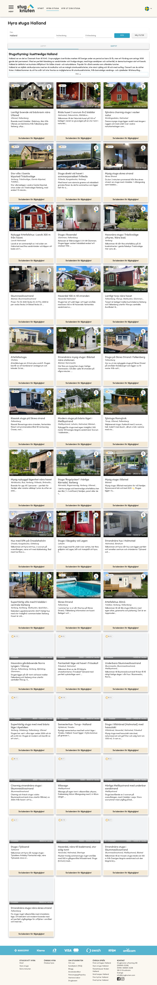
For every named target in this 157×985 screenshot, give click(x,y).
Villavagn (63, 786)
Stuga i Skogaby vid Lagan (73, 541)
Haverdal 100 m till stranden (74, 296)
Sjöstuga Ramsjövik (115, 418)
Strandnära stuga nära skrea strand (31, 908)
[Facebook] (118, 979)
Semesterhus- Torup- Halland (74, 724)
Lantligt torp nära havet (118, 296)
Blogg (70, 969)
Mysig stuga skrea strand (119, 174)
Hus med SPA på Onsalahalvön (28, 541)
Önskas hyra (49, 963)
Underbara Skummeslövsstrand (123, 663)
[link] (102, 963)
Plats (11, 32)
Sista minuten (25, 969)
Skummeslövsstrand (22, 296)
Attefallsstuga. (19, 357)
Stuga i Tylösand (20, 847)
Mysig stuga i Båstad (116, 480)
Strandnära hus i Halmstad (120, 541)
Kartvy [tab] (114, 46)
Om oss (71, 963)
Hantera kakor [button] (74, 978)
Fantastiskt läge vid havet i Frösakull (78, 663)
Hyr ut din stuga (70, 8)
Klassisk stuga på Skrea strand (28, 418)
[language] (148, 8)
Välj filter (139, 35)
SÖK (122, 35)
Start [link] (41, 8)
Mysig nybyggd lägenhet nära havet (31, 480)
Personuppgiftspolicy (77, 975)
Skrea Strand (65, 602)
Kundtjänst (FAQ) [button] (75, 966)
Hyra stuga (52, 8)
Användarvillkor (74, 972)
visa (77, 74)
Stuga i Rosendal (67, 235)
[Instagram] (122, 979)
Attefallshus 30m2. (115, 602)
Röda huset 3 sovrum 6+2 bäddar (76, 112)
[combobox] (30, 35)
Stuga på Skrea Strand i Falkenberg (125, 357)
